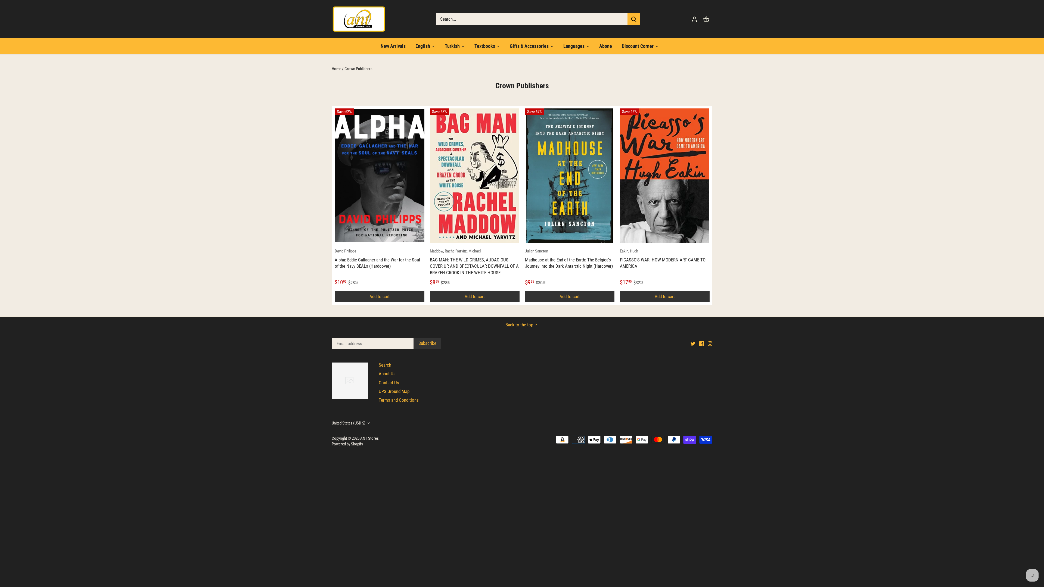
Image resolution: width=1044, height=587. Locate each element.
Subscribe (1006, 541)
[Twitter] (957, 560)
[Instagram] (974, 560)
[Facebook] (966, 560)
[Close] (1025, 492)
